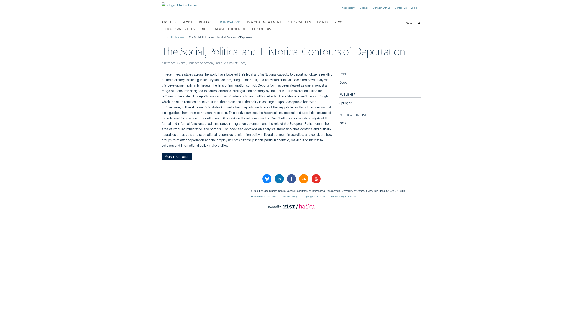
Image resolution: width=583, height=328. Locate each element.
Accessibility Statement (343, 196)
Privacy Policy (289, 196)
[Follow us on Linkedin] (280, 179)
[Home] (165, 37)
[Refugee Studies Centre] (179, 3)
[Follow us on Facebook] (292, 179)
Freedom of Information (263, 196)
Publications (230, 22)
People (188, 22)
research (206, 22)
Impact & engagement (264, 22)
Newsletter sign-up (230, 28)
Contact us (401, 7)
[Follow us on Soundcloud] (304, 179)
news (338, 22)
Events (322, 22)
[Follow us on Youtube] (316, 179)
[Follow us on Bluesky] (267, 179)
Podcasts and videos (178, 28)
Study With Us (299, 22)
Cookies (364, 7)
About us (169, 22)
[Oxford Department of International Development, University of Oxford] (203, 189)
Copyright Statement (314, 196)
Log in (414, 7)
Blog (204, 28)
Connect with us (382, 7)
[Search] (418, 22)
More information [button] (177, 156)
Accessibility (348, 7)
